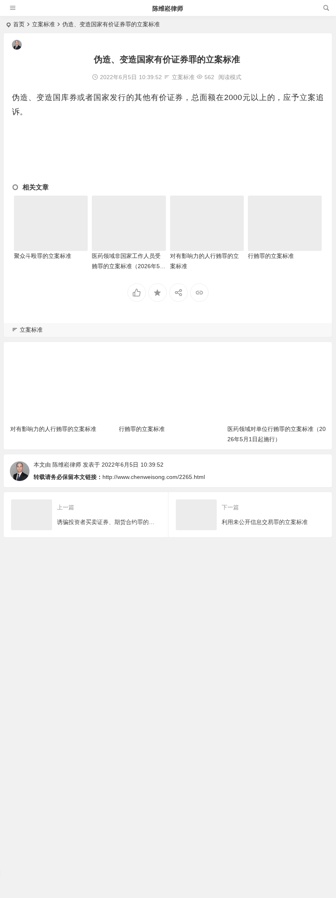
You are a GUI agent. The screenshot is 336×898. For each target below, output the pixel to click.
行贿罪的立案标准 (271, 256)
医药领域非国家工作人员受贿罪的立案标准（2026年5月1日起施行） (129, 266)
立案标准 (43, 24)
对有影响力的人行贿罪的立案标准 (53, 429)
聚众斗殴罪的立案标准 (42, 256)
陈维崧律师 (167, 8)
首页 (19, 24)
